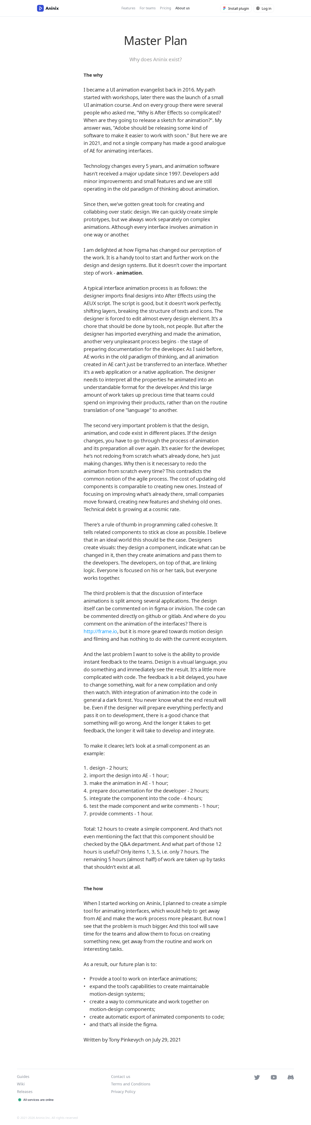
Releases (25, 1091)
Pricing (165, 8)
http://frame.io (100, 631)
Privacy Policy (123, 1091)
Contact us (120, 1076)
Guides (23, 1076)
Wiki (21, 1083)
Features (128, 8)
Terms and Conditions (130, 1083)
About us (182, 8)
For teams (148, 8)
